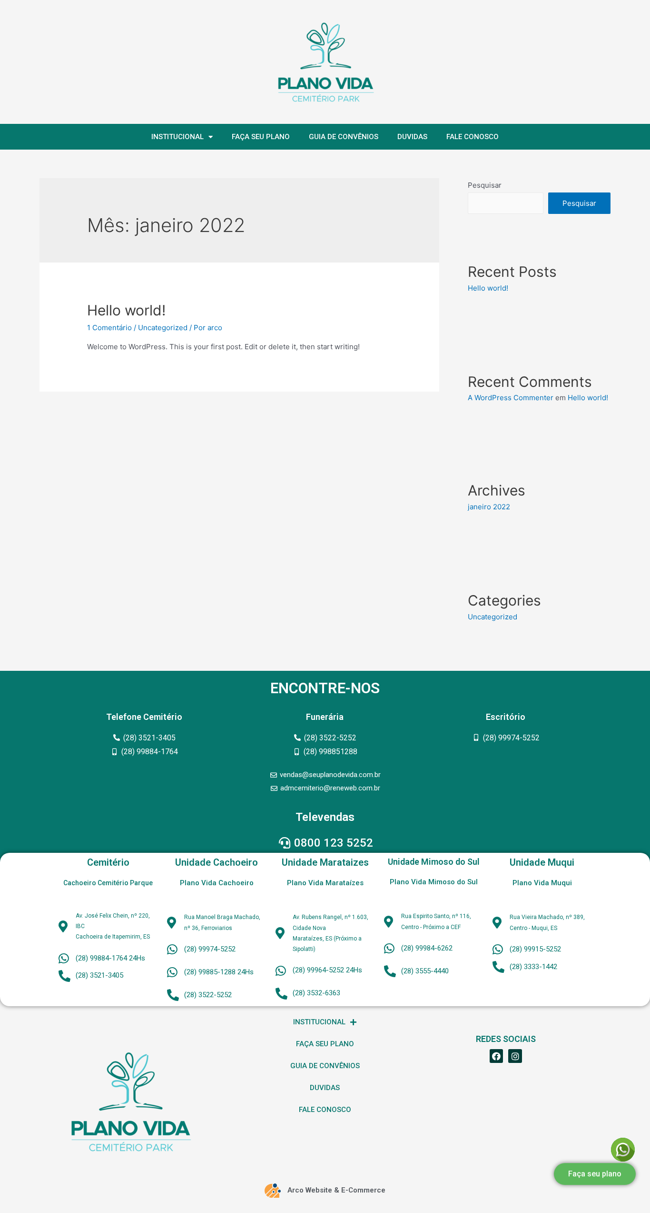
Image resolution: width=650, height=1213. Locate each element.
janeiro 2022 (489, 506)
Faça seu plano (261, 136)
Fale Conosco (472, 136)
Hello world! (126, 310)
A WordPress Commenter (510, 397)
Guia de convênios (343, 136)
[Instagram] (515, 1056)
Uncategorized (162, 327)
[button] (595, 1183)
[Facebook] (496, 1056)
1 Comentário (109, 327)
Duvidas (412, 136)
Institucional (177, 136)
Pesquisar (485, 185)
